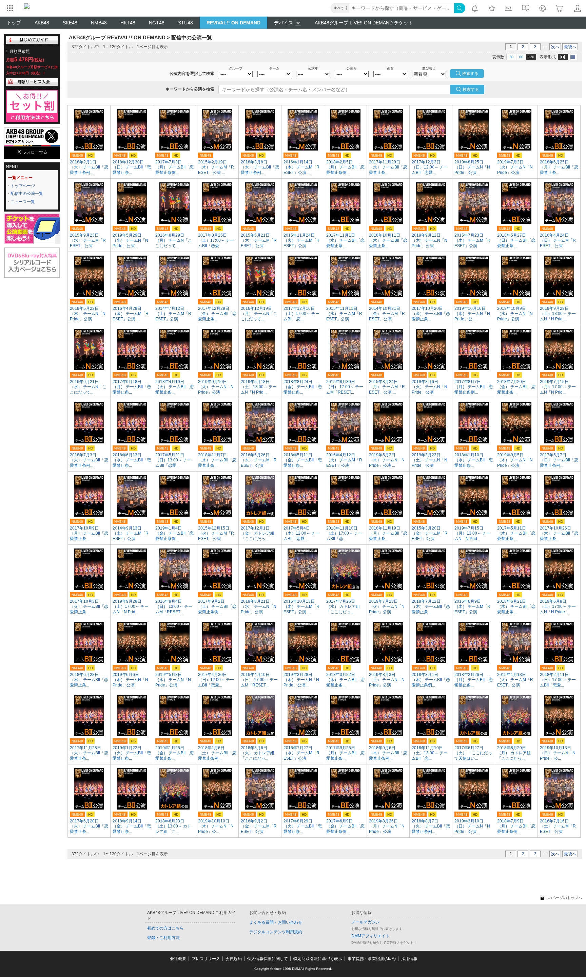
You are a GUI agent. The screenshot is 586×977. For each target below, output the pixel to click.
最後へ (570, 46)
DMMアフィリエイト (370, 936)
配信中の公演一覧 (27, 193)
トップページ (23, 185)
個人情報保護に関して (267, 958)
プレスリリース (206, 958)
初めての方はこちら (165, 928)
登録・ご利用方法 (163, 937)
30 (511, 57)
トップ (14, 22)
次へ (555, 46)
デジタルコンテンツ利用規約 (275, 932)
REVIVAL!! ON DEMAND (233, 22)
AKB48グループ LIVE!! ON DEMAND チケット (364, 22)
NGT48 (156, 22)
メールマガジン (365, 922)
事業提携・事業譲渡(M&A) (372, 958)
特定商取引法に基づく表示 (317, 958)
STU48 (185, 22)
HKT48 (127, 22)
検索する (471, 89)
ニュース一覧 (23, 201)
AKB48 (42, 22)
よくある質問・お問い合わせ (275, 922)
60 (521, 57)
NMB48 (99, 22)
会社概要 (178, 958)
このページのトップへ (563, 898)
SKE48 (70, 22)
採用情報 (409, 958)
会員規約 (234, 958)
